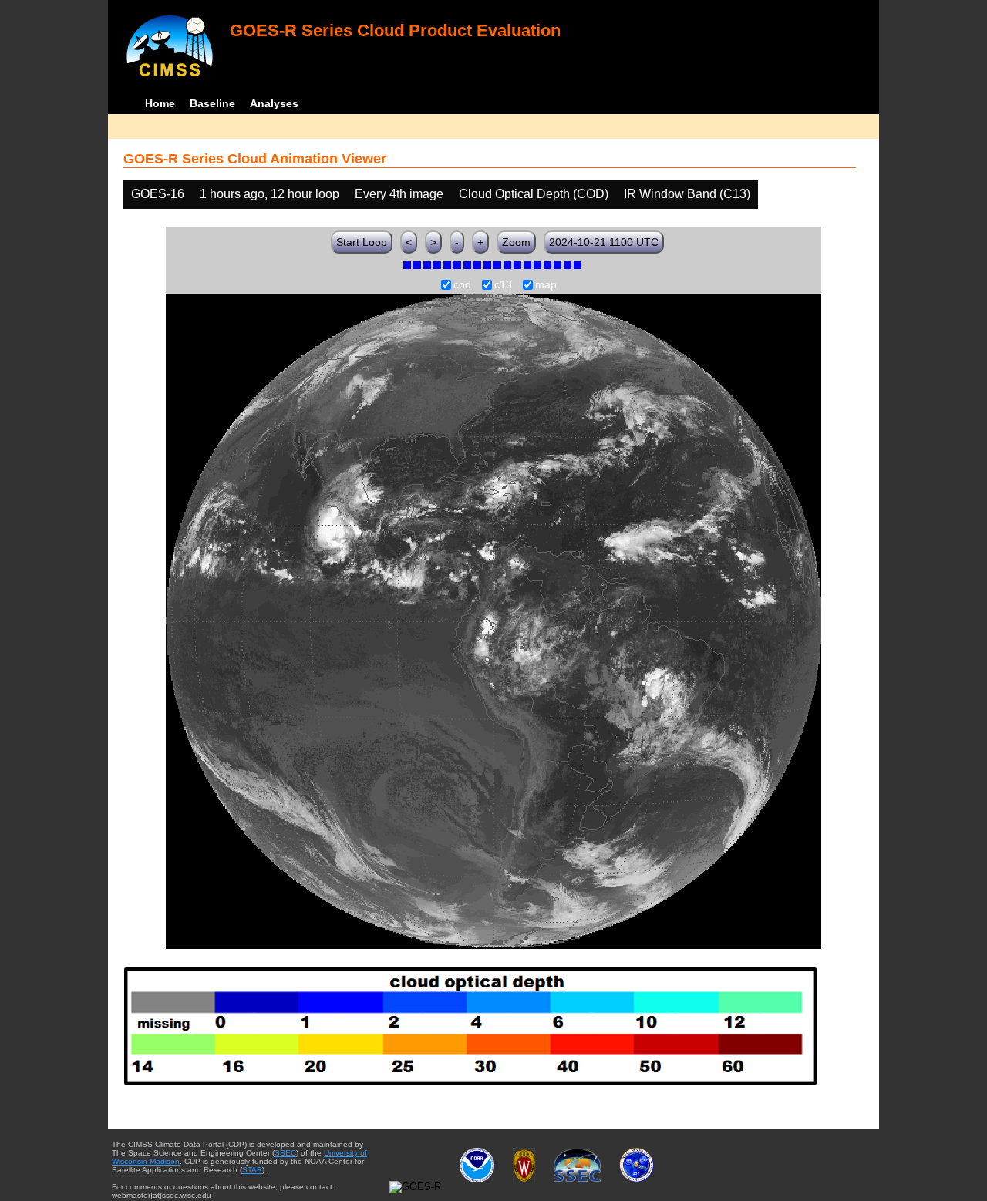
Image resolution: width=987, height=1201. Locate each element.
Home (160, 103)
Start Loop (361, 242)
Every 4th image (399, 193)
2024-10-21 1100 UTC (604, 242)
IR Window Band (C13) (687, 193)
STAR (252, 1170)
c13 (503, 285)
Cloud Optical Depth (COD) (533, 193)
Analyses (274, 103)
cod (462, 285)
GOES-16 (157, 193)
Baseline (212, 103)
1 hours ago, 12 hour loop (269, 193)
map (546, 285)
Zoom (516, 242)
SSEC (285, 1153)
